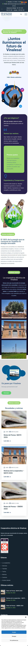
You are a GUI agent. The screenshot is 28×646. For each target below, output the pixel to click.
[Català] (22, 2)
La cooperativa (6, 563)
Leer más (6, 441)
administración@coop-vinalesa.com (17, 4)
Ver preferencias (14, 640)
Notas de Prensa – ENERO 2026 (14, 605)
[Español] (26, 2)
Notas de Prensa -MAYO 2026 (14, 590)
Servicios (4, 565)
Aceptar (14, 632)
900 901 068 (9, 10)
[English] (24, 2)
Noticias (4, 574)
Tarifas (4, 571)
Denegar (14, 636)
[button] (26, 617)
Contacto (4, 577)
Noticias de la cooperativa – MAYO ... (16, 598)
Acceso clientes (6, 580)
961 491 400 (20, 8)
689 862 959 (21, 10)
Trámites (4, 568)
